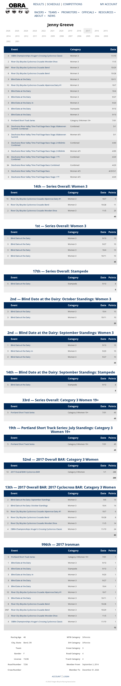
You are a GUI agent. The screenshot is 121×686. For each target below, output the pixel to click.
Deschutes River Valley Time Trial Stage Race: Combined (35, 165)
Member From (73, 664)
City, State (16, 642)
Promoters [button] (69, 12)
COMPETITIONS (72, 4)
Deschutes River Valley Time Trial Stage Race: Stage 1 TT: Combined (35, 158)
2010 (44, 36)
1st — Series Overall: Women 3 (60, 226)
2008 (61, 36)
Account (56, 676)
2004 (97, 36)
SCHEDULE (53, 4)
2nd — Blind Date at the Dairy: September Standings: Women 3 (60, 332)
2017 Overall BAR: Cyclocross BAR (25, 472)
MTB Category (73, 637)
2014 (8, 36)
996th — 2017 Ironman (60, 544)
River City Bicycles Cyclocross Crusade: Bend (30, 67)
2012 (26, 36)
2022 (43, 30)
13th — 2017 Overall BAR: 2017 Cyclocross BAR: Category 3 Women (60, 487)
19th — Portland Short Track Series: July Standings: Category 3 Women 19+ (61, 429)
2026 (8, 30)
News (51, 16)
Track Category (73, 659)
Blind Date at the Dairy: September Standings (30, 499)
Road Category (73, 653)
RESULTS (38, 4)
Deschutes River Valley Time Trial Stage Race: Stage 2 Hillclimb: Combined (38, 143)
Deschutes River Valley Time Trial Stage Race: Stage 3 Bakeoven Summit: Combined (38, 127)
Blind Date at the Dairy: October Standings (29, 505)
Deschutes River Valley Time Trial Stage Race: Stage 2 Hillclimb (38, 151)
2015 (105, 30)
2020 (61, 30)
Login (66, 676)
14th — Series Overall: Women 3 (60, 186)
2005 (88, 36)
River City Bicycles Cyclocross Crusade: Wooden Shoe (34, 61)
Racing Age (16, 637)
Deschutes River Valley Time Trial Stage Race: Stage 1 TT (35, 177)
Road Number (14, 664)
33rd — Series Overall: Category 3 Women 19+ (60, 400)
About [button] (39, 16)
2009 (53, 36)
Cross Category (73, 648)
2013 (17, 36)
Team (18, 648)
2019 (70, 30)
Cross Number (14, 670)
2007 (70, 36)
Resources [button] (106, 12)
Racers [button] (39, 12)
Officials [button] (88, 12)
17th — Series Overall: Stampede (60, 271)
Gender (17, 653)
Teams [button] (53, 12)
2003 (106, 36)
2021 (52, 30)
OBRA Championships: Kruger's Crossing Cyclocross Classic (36, 55)
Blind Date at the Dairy (21, 79)
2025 (17, 30)
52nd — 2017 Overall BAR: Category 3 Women (60, 459)
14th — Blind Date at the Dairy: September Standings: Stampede (60, 372)
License (17, 659)
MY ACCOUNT (108, 4)
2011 (35, 36)
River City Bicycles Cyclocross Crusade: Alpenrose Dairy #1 (36, 85)
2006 (79, 36)
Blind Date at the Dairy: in (22, 102)
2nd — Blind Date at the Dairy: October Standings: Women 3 (60, 299)
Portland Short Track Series (23, 120)
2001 (17, 41)
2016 (97, 30)
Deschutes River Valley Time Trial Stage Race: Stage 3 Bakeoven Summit (38, 135)
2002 (8, 41)
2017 (88, 30)
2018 (79, 30)
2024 (26, 30)
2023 (35, 30)
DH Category (74, 642)
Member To (74, 670)
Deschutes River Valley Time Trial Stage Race (30, 171)
